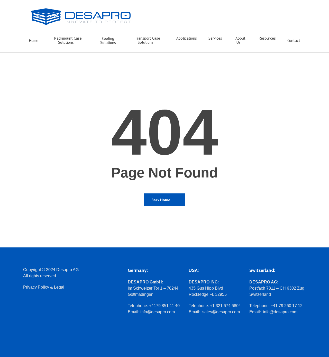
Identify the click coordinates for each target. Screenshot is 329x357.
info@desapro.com (157, 312)
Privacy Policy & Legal (43, 287)
